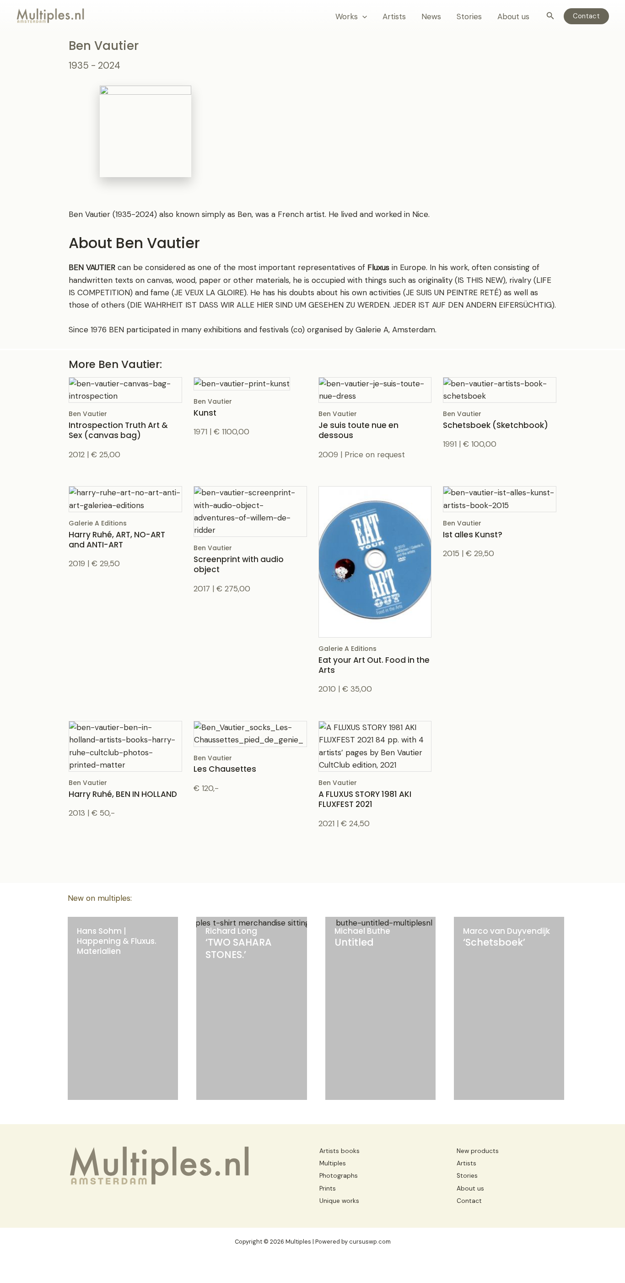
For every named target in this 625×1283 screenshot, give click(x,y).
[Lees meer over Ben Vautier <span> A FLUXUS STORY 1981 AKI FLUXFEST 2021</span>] (375, 746)
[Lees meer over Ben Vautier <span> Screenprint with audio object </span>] (250, 511)
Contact (469, 1201)
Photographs (338, 1176)
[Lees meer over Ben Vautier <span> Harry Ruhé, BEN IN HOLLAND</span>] (125, 746)
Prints (327, 1188)
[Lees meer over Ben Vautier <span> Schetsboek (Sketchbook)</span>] (499, 389)
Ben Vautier (118, 425)
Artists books (339, 1151)
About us (513, 16)
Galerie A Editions (117, 534)
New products (478, 1151)
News (431, 16)
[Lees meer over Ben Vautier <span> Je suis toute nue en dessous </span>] (375, 389)
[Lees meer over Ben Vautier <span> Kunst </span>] (242, 383)
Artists (394, 16)
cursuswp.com (370, 1241)
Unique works (339, 1201)
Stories (469, 16)
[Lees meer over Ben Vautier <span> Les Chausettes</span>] (250, 733)
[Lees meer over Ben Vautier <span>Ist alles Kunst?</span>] (499, 498)
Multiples (332, 1163)
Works (346, 16)
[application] (362, 16)
